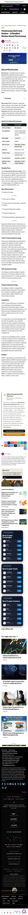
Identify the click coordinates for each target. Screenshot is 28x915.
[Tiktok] (5, 788)
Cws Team (8, 40)
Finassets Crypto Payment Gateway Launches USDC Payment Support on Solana (9, 502)
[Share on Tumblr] (4, 48)
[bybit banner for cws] (14, 745)
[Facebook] (2, 784)
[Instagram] (7, 784)
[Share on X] (7, 45)
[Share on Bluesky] (18, 48)
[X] (5, 784)
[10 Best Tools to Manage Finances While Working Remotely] (14, 723)
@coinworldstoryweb (14, 864)
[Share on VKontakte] (10, 48)
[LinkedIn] (13, 784)
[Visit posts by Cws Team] (2, 41)
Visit (19, 541)
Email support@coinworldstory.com (15, 431)
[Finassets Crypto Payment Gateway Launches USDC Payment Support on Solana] (23, 503)
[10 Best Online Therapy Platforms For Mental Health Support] (14, 698)
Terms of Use (9, 6)
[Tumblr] (15, 784)
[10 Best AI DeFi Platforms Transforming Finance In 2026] (14, 646)
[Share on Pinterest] (12, 45)
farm (25, 90)
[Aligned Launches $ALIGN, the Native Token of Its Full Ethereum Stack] (23, 494)
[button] (24, 5)
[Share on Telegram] (12, 48)
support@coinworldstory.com (14, 853)
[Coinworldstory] (14, 9)
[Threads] (20, 784)
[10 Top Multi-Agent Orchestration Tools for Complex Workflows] (14, 672)
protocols (4, 111)
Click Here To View (20, 158)
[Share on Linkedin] (18, 45)
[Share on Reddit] (7, 48)
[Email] (4, 50)
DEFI (3, 27)
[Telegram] (17, 784)
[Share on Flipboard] (10, 45)
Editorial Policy (7, 427)
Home (2, 25)
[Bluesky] (23, 784)
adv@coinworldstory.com (14, 858)
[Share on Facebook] (4, 45)
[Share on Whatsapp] (15, 45)
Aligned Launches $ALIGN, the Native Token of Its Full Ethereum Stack (9, 494)
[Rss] (2, 788)
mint (13, 81)
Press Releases (4, 498)
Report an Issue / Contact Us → (14, 434)
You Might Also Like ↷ (9, 636)
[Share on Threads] (15, 48)
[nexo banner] (12, 477)
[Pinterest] (10, 784)
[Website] (26, 454)
